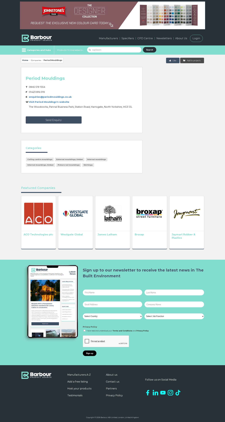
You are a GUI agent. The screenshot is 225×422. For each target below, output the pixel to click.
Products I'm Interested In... (70, 50)
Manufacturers (108, 38)
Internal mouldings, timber (40, 165)
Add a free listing (77, 381)
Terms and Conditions (122, 331)
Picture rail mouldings (69, 165)
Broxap (139, 234)
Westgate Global (72, 234)
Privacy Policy (90, 327)
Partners (111, 388)
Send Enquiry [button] (54, 120)
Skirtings (88, 165)
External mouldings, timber (69, 159)
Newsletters (164, 38)
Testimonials (74, 395)
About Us (181, 38)
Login (196, 38)
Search (149, 49)
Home (25, 60)
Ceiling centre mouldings (39, 159)
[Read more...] (38, 213)
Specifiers (128, 38)
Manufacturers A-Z (79, 374)
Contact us (112, 381)
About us (111, 374)
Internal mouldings (96, 159)
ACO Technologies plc (38, 234)
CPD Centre (145, 38)
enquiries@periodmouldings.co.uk (50, 96)
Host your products (79, 388)
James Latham (107, 234)
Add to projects (193, 60)
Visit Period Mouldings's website (49, 101)
